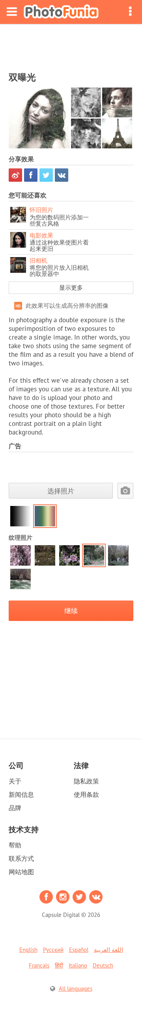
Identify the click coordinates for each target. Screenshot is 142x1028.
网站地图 (21, 872)
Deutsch (103, 965)
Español (78, 949)
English (28, 949)
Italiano (78, 965)
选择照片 (60, 490)
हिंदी (59, 965)
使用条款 (86, 794)
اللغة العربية (108, 949)
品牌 (15, 808)
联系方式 (21, 858)
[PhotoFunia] (61, 12)
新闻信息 (21, 794)
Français (39, 965)
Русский (53, 949)
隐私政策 (86, 781)
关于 (15, 781)
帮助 (15, 845)
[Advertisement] (71, 45)
